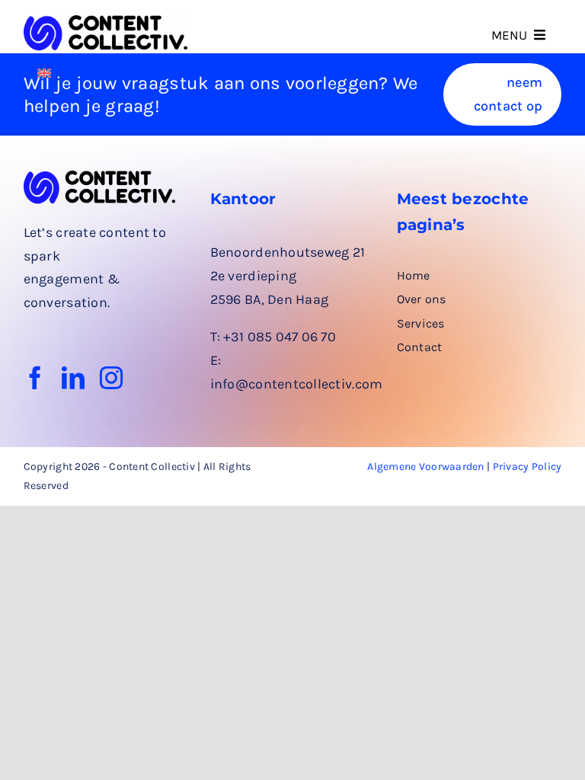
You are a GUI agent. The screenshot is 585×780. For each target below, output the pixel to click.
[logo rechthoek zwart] (106, 22)
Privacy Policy (527, 466)
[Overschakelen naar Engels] (44, 72)
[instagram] (111, 377)
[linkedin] (73, 377)
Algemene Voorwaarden (425, 466)
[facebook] (35, 377)
